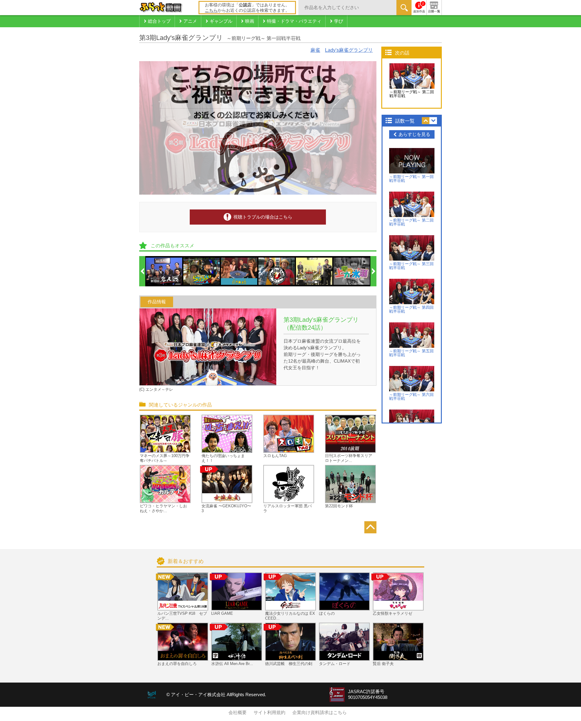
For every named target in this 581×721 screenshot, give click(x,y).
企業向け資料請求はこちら (319, 712)
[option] (164, 271)
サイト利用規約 (269, 712)
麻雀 (315, 50)
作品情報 (157, 301)
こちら (211, 10)
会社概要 (237, 712)
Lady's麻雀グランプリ (349, 50)
